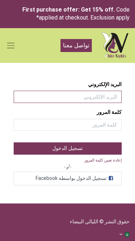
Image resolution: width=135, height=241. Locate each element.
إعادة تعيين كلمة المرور (103, 160)
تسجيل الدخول (67, 148)
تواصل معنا (76, 45)
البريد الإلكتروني (105, 84)
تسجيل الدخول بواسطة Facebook (72, 178)
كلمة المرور (109, 112)
